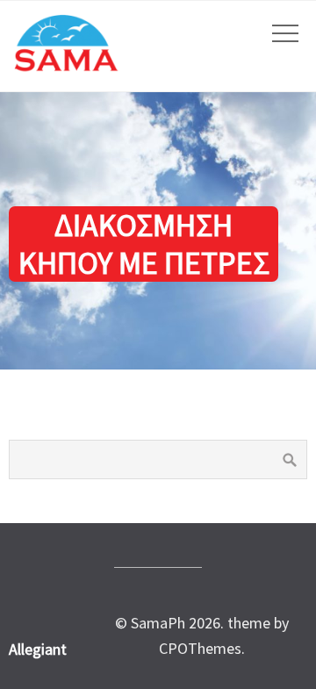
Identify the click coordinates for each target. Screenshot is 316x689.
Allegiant (38, 649)
